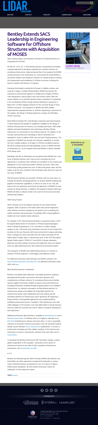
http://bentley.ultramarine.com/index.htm (22, 262)
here (17, 264)
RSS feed (10, 321)
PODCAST (46, 15)
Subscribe (87, 15)
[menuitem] (10, 15)
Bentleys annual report (15, 318)
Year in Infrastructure (33, 327)
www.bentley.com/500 (28, 348)
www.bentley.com (51, 315)
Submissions (56, 418)
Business (15, 375)
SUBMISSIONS (67, 15)
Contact (28, 15)
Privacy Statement (45, 418)
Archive (10, 15)
